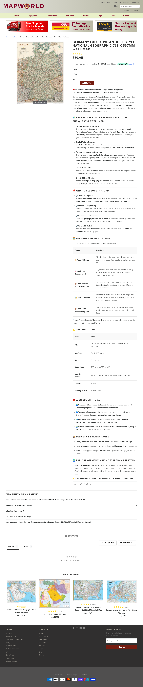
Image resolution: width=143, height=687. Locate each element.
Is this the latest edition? (15, 511)
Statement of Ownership (14, 639)
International (52, 16)
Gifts (113, 16)
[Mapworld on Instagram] (81, 628)
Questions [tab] (25, 546)
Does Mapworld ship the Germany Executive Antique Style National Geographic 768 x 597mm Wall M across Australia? (49, 522)
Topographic (33, 16)
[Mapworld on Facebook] (74, 628)
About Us (9, 633)
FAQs (7, 652)
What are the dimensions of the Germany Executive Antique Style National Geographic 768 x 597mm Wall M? (45, 500)
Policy (8, 643)
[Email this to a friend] (89, 484)
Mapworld (63, 675)
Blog (109, 2)
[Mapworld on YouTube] (77, 628)
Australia (16, 16)
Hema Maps (10, 655)
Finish (75, 70)
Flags (100, 16)
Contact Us (117, 2)
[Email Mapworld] (84, 628)
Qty (74, 79)
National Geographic (13, 661)
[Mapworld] (24, 6)
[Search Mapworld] (139, 6)
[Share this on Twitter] (80, 484)
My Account (136, 2)
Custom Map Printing (13, 649)
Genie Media (84, 675)
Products (14, 37)
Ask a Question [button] (109, 543)
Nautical (86, 16)
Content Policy (11, 646)
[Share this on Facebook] (83, 484)
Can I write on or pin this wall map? (18, 516)
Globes (126, 16)
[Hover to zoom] (40, 72)
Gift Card (126, 2)
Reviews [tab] (11, 546)
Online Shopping (11, 636)
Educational (10, 658)
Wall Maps (70, 16)
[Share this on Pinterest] (86, 484)
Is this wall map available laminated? (19, 505)
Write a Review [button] (128, 543)
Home (103, 2)
